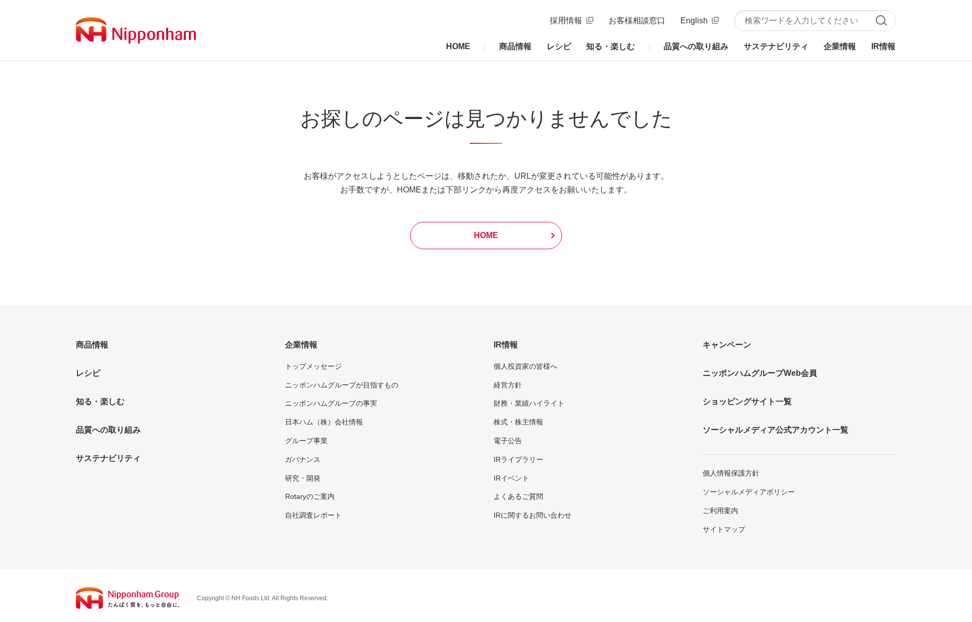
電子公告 (508, 441)
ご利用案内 (720, 511)
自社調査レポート (313, 515)
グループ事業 (306, 441)
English (694, 20)
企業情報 (301, 344)
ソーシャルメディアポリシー (749, 492)
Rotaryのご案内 (310, 496)
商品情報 (92, 344)
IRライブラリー (518, 459)
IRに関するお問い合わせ (533, 515)
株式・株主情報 (518, 422)
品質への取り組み (108, 429)
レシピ (88, 373)
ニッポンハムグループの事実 (331, 403)
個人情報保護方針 (731, 473)
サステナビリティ (108, 458)
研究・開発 (302, 478)
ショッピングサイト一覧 (747, 401)
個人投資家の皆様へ (525, 366)
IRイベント (511, 478)
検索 (881, 20)
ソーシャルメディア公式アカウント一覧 (775, 429)
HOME (486, 235)
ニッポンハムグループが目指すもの (341, 385)
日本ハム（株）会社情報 (324, 422)
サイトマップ (724, 529)
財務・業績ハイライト (529, 403)
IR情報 (506, 344)
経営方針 (508, 385)
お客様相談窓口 (637, 20)
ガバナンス (302, 459)
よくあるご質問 (518, 496)
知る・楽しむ (100, 401)
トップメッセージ (313, 366)
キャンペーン (727, 344)
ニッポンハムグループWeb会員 (760, 373)
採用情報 (566, 20)
